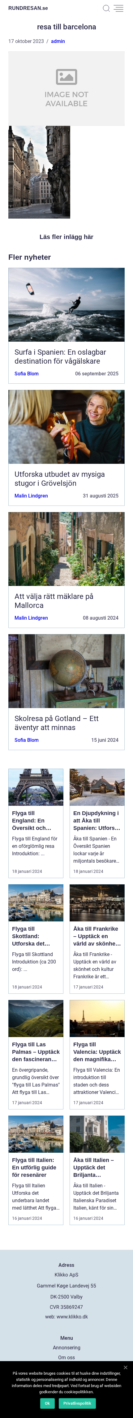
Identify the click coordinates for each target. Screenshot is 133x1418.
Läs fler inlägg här (66, 236)
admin (58, 41)
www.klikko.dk (72, 1317)
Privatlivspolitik (77, 1403)
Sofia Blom (27, 374)
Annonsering (66, 1348)
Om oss (66, 1357)
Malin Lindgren (31, 496)
